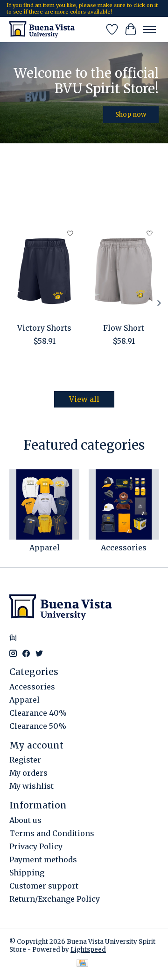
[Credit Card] (82, 964)
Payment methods (43, 859)
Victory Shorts (44, 327)
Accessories (124, 547)
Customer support (43, 885)
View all (84, 399)
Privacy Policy (36, 846)
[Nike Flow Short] (124, 271)
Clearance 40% (38, 713)
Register (25, 759)
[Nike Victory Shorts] (44, 271)
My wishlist (31, 786)
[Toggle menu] (149, 29)
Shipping (26, 872)
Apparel (44, 547)
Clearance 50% (37, 726)
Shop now (130, 115)
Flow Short (123, 327)
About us (25, 820)
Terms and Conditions (51, 833)
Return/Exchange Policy (54, 899)
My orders (28, 773)
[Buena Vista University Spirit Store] (42, 29)
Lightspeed (88, 950)
